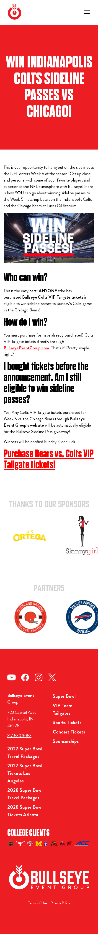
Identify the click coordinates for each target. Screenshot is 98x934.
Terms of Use (37, 903)
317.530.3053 (19, 736)
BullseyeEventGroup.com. (27, 348)
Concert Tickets (69, 731)
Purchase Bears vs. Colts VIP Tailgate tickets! (49, 459)
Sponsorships (66, 741)
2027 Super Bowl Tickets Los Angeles (24, 773)
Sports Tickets (67, 722)
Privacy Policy (60, 903)
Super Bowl (64, 696)
